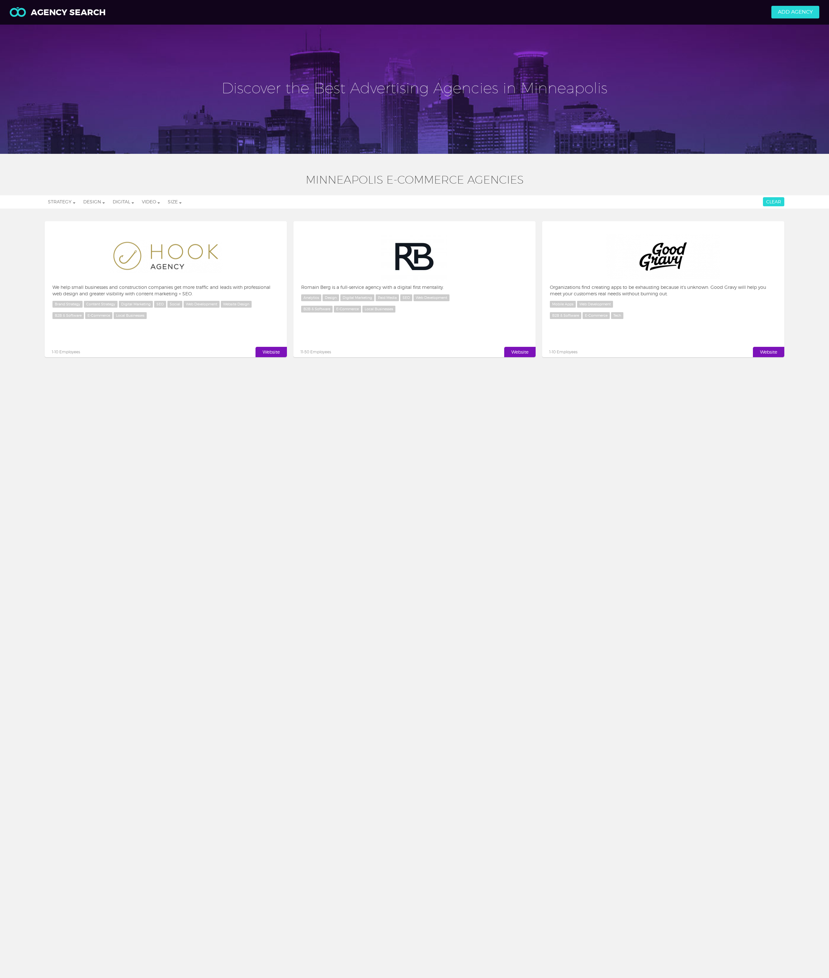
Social (175, 304)
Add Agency (795, 12)
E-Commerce (98, 315)
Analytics (311, 297)
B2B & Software (68, 315)
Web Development (201, 304)
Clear (773, 201)
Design (331, 297)
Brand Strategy (67, 304)
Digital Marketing (136, 304)
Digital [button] (122, 201)
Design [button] (92, 201)
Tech (617, 315)
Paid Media (387, 297)
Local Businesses (130, 315)
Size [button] (173, 201)
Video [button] (149, 201)
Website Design (236, 304)
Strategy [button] (60, 201)
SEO (160, 304)
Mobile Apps (562, 304)
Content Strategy (100, 304)
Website (271, 352)
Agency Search (68, 12)
